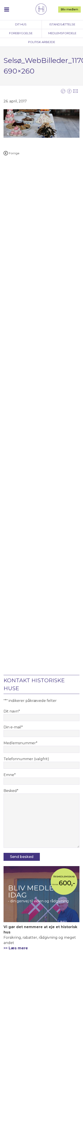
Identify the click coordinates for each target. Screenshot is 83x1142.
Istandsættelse (62, 24)
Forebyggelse (21, 33)
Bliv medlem (69, 9)
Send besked (21, 857)
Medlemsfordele (62, 33)
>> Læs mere (16, 948)
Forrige (14, 153)
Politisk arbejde (41, 42)
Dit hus (21, 24)
